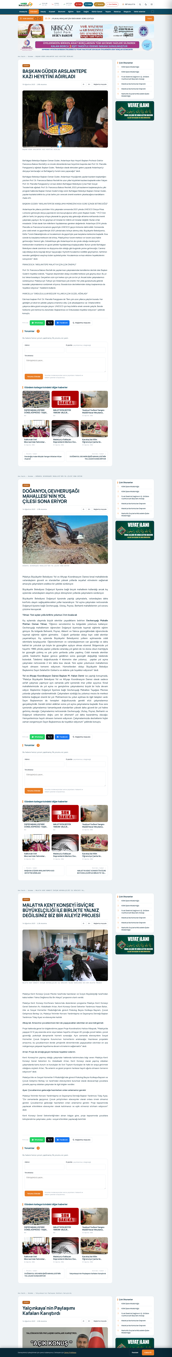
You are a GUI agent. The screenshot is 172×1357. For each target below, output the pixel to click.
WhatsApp (39, 323)
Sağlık (86, 11)
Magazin (127, 11)
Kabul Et (148, 1352)
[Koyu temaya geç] (145, 4)
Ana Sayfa (21, 56)
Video (89, 4)
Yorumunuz (29, 356)
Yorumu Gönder (33, 376)
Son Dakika (113, 4)
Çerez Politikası (70, 1352)
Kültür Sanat (97, 11)
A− (84, 84)
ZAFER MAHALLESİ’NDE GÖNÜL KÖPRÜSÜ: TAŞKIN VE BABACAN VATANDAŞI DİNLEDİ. (82, 18)
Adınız (27, 345)
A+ (89, 84)
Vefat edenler (139, 11)
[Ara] (139, 4)
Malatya (117, 11)
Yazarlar (100, 4)
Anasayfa (23, 11)
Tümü (149, 18)
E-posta (78, 345)
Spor (79, 11)
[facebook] (152, 11)
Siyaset (52, 11)
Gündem (33, 11)
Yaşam (108, 11)
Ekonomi (61, 11)
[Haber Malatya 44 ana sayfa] (25, 4)
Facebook (64, 323)
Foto (79, 4)
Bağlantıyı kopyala (100, 84)
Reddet (135, 1352)
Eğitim (70, 11)
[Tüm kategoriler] (151, 4)
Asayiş (43, 11)
